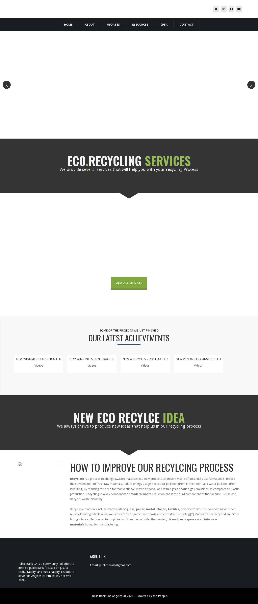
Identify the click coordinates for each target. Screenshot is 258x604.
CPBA (163, 24)
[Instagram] (224, 9)
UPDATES (113, 24)
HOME (68, 24)
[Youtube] (239, 9)
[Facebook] (231, 9)
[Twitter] (216, 9)
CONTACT (187, 24)
